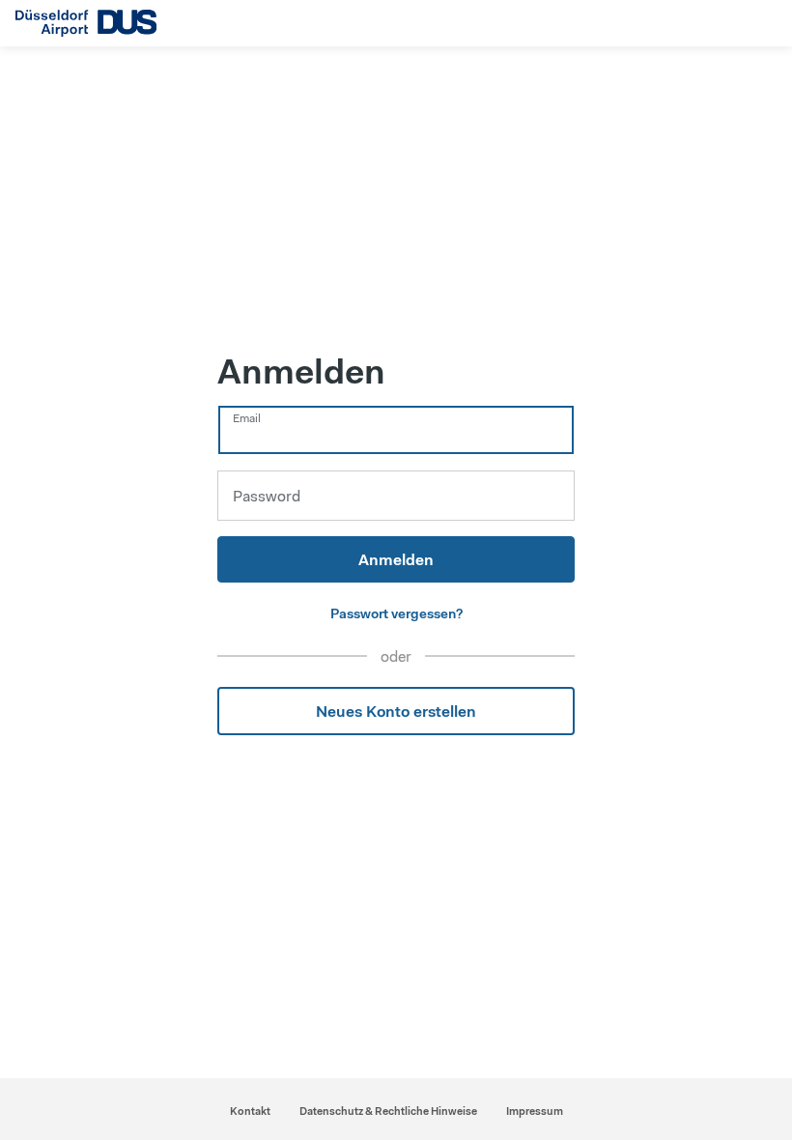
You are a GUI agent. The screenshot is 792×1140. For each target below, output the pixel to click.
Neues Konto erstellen (396, 711)
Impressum (534, 1111)
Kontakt (250, 1111)
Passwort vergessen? (396, 613)
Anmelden (396, 559)
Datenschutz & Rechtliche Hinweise (388, 1111)
